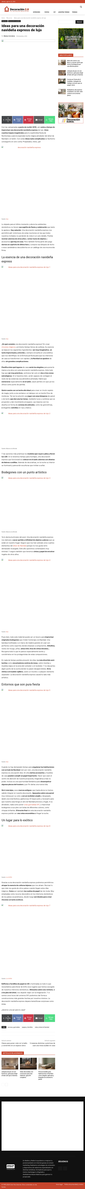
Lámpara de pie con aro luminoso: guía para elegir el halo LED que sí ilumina (9, 1073)
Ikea (7, 219)
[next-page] (6, 1084)
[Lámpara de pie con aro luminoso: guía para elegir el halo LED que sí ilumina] (10, 1063)
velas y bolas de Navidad (42, 1027)
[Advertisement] (42, 1126)
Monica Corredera (9, 36)
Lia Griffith (9, 877)
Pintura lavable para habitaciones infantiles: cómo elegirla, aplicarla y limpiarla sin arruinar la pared (46, 1075)
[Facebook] (79, 1)
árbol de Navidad (19, 546)
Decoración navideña (14, 21)
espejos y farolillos (27, 1027)
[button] (80, 6)
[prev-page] (3, 1084)
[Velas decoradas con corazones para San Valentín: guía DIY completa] (28, 1063)
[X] (82, 1)
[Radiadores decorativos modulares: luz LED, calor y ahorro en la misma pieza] (62, 91)
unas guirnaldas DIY (32, 805)
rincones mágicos (8, 347)
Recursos (9, 18)
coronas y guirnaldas (14, 1027)
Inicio (3, 18)
